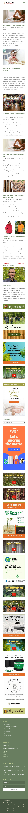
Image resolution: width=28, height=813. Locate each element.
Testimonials (7, 729)
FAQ (5, 733)
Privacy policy (7, 735)
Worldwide (13, 201)
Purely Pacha (6, 802)
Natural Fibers (11, 119)
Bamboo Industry (14, 117)
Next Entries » (21, 263)
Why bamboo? (7, 731)
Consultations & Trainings (10, 726)
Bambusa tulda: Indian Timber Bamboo (14, 774)
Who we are (7, 724)
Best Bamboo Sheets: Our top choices (14, 25)
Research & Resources (9, 738)
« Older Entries (7, 263)
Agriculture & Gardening (16, 199)
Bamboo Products (14, 27)
